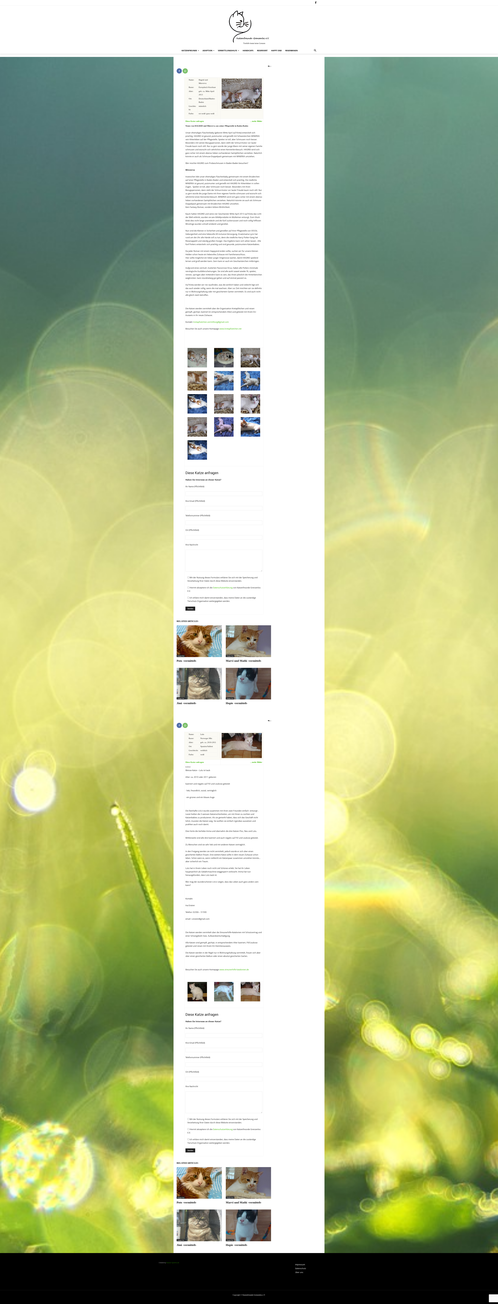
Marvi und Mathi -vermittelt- (244, 660)
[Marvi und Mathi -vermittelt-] (248, 641)
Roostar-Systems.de (172, 1263)
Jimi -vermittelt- (186, 703)
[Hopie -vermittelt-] (248, 683)
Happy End (180, 656)
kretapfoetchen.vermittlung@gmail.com (211, 322)
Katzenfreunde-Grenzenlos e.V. (254, 1295)
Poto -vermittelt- (187, 660)
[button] (315, 50)
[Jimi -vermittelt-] (199, 683)
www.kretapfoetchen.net (230, 328)
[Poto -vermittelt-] (199, 641)
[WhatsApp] (185, 71)
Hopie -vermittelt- (237, 703)
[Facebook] (315, 2)
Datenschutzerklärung (223, 587)
